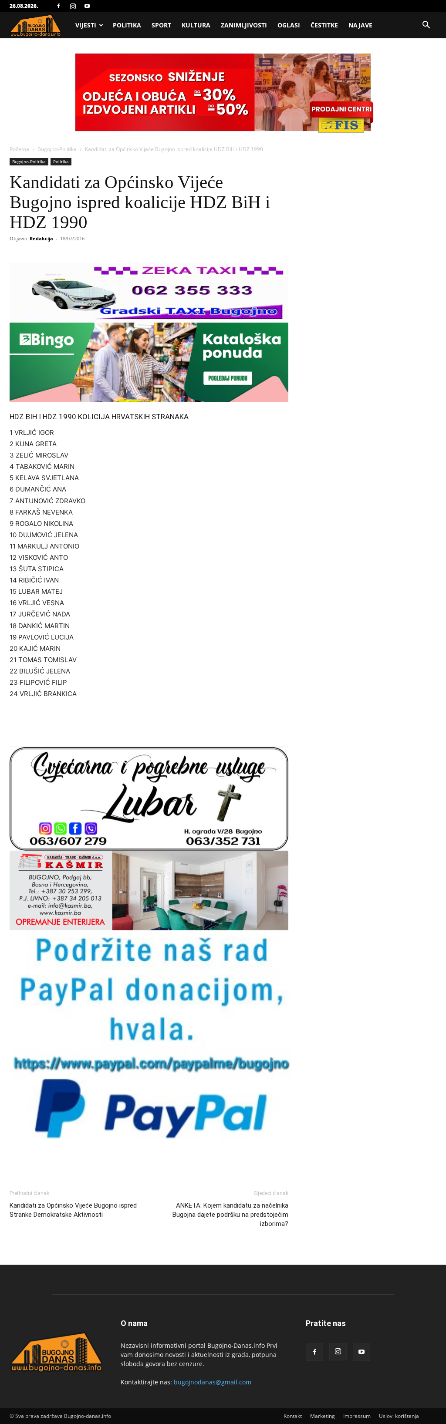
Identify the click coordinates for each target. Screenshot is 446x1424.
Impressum (357, 1416)
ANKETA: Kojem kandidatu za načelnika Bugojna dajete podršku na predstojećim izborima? (230, 1215)
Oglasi (288, 25)
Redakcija (41, 238)
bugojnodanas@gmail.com (212, 1382)
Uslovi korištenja (399, 1416)
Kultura (196, 25)
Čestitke (324, 25)
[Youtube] (87, 6)
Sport (161, 25)
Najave (360, 25)
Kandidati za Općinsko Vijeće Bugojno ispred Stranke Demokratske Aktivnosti (73, 1210)
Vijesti (85, 25)
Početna (19, 149)
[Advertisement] (149, 724)
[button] (426, 26)
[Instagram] (72, 6)
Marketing (322, 1416)
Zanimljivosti (244, 25)
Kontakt (293, 1416)
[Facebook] (58, 6)
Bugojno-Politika (57, 149)
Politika (127, 25)
